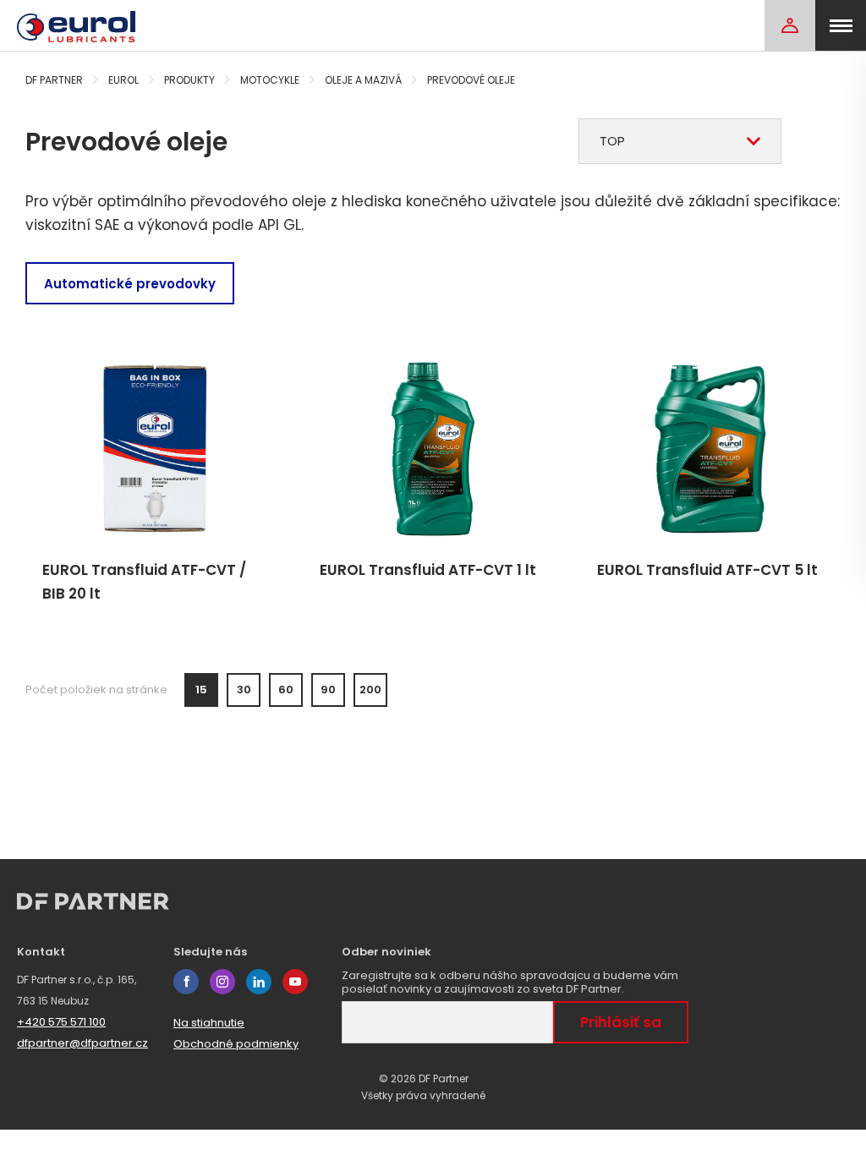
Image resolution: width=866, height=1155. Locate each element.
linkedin (258, 981)
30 (244, 690)
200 (370, 690)
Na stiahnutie (208, 1023)
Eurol (123, 80)
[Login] (790, 25)
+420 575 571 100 (61, 1022)
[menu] (840, 25)
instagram (222, 981)
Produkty (189, 80)
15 (201, 690)
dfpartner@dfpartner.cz (82, 1043)
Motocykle (269, 80)
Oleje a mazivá (363, 80)
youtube (295, 981)
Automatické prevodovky (130, 284)
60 (285, 690)
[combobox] (679, 141)
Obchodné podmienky (236, 1044)
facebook (186, 981)
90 (328, 690)
